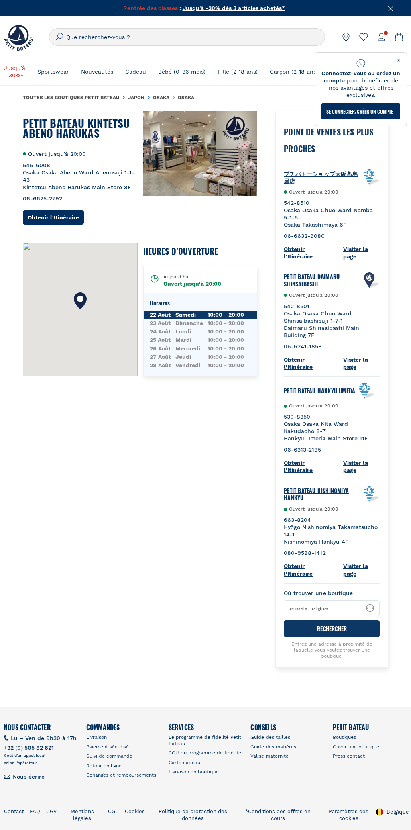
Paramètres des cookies (348, 814)
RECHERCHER (332, 628)
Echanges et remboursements (121, 775)
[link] (346, 37)
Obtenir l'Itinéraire (56, 217)
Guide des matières (273, 747)
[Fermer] (391, 8)
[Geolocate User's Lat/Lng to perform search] (370, 608)
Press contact (349, 756)
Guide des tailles (270, 737)
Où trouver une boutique (318, 593)
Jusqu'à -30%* (14, 71)
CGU (113, 811)
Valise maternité (269, 756)
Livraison (96, 737)
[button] (80, 301)
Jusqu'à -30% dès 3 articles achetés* (234, 8)
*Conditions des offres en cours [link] (278, 814)
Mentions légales (82, 814)
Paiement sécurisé (107, 747)
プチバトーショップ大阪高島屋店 (321, 177)
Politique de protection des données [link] (193, 814)
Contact (14, 811)
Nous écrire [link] (29, 776)
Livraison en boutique (194, 772)
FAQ (35, 811)
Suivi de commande (109, 756)
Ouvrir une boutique (356, 747)
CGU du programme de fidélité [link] (205, 753)
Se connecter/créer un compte (359, 111)
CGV (51, 811)
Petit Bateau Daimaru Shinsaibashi (312, 280)
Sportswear (53, 71)
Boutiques (344, 737)
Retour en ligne (104, 766)
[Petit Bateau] (18, 36)
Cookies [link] (135, 811)
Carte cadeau (184, 762)
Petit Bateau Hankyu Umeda (319, 391)
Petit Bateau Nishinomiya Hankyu (316, 494)
